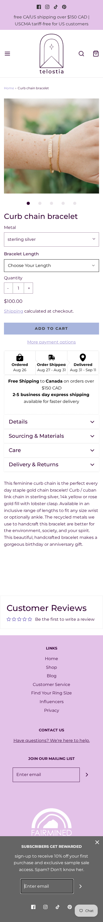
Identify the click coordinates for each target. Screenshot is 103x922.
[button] (51, 146)
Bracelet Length (21, 253)
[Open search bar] (81, 53)
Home (9, 88)
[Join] (87, 775)
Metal (10, 227)
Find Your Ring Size (51, 692)
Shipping (13, 311)
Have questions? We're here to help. (51, 740)
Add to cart (51, 328)
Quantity (13, 277)
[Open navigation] (7, 53)
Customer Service (51, 684)
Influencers (52, 701)
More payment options (51, 342)
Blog (52, 675)
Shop (51, 667)
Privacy (51, 710)
